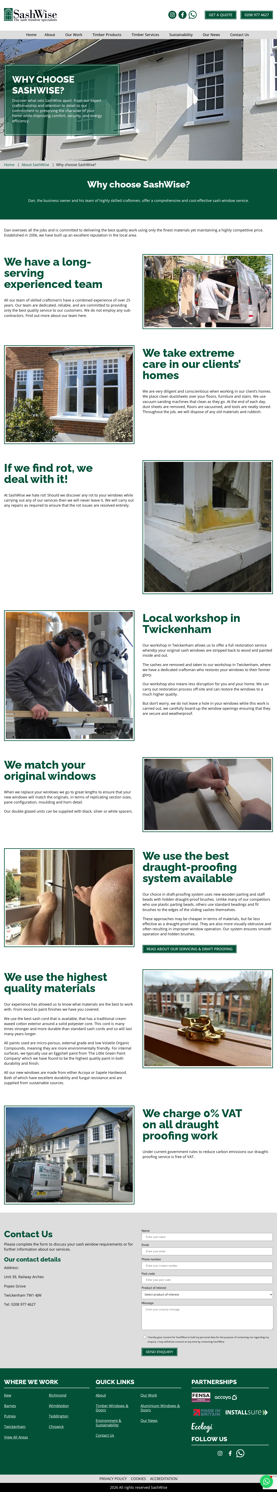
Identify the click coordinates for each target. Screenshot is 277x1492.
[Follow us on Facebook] (182, 15)
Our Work (73, 34)
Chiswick (56, 1426)
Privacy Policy (113, 1479)
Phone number (151, 1259)
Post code (148, 1273)
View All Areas (16, 1437)
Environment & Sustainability (108, 1422)
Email (145, 1245)
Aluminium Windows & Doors (160, 1408)
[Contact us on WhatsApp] (193, 15)
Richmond (57, 1395)
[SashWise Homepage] (30, 20)
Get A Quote (220, 14)
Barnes (10, 1405)
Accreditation (164, 1479)
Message (148, 1303)
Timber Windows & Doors (112, 1408)
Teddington (58, 1416)
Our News (211, 34)
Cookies (138, 1479)
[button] (266, 1481)
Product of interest (154, 1288)
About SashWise (35, 164)
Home (31, 34)
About (50, 34)
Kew (7, 1395)
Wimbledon (59, 1405)
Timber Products (106, 34)
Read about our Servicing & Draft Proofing (190, 948)
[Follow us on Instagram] (172, 15)
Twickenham (15, 1426)
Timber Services (145, 34)
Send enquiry (159, 1352)
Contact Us (239, 34)
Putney (10, 1416)
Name (146, 1230)
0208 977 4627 (257, 14)
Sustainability (181, 34)
